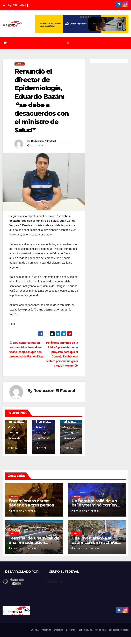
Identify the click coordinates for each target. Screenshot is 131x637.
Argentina (46, 629)
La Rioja (20, 64)
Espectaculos (85, 629)
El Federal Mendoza (118, 629)
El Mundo (70, 629)
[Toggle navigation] (68, 43)
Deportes (58, 629)
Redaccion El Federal (43, 141)
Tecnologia (100, 629)
